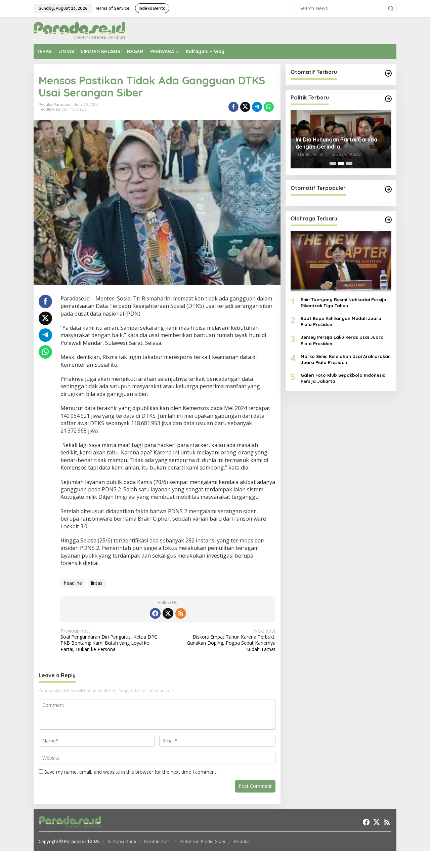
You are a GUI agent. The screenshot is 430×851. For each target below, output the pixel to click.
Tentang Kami (121, 841)
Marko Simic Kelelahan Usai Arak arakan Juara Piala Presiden (346, 359)
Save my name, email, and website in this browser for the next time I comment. (130, 772)
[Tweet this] (245, 107)
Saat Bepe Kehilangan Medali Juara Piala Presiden (341, 321)
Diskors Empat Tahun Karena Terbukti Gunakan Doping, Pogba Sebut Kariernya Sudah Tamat (231, 640)
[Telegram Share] (257, 107)
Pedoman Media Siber (202, 841)
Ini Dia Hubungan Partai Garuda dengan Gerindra (336, 143)
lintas (96, 583)
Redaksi (242, 841)
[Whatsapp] (269, 107)
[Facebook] (155, 613)
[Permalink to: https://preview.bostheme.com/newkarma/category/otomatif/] (388, 73)
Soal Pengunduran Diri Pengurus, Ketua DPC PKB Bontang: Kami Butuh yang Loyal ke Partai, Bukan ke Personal (108, 640)
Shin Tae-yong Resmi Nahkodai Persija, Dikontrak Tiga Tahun (344, 302)
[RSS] (180, 613)
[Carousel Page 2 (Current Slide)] (341, 163)
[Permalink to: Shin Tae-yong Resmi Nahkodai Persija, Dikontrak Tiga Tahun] (341, 261)
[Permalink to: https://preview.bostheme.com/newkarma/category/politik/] (388, 99)
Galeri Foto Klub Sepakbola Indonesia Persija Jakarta (343, 378)
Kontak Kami (157, 841)
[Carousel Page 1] (333, 163)
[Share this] (233, 107)
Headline (46, 109)
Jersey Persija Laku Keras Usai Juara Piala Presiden (342, 340)
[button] (390, 8)
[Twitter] (168, 613)
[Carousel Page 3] (349, 163)
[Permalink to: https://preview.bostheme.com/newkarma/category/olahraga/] (388, 220)
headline (73, 583)
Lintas (61, 109)
